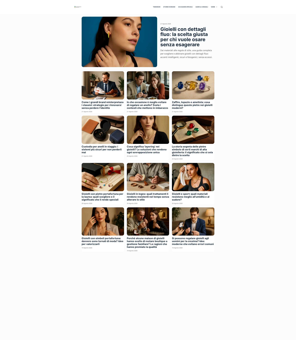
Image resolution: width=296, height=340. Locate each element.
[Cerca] (222, 7)
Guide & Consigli (202, 7)
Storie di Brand (169, 7)
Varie (213, 7)
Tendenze (156, 7)
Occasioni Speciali (185, 7)
